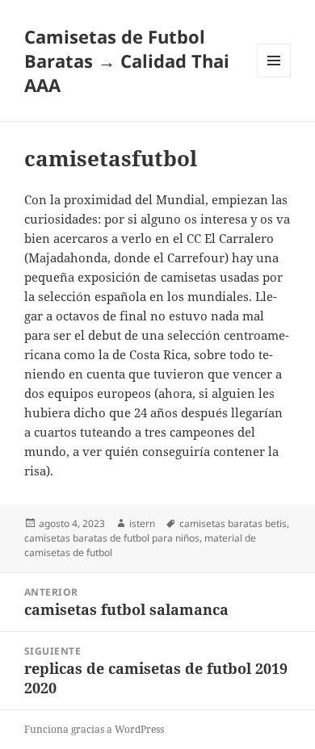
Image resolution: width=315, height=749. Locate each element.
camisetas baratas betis (233, 523)
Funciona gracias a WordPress (94, 729)
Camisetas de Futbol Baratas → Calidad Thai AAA (126, 60)
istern (142, 523)
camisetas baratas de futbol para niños (112, 538)
